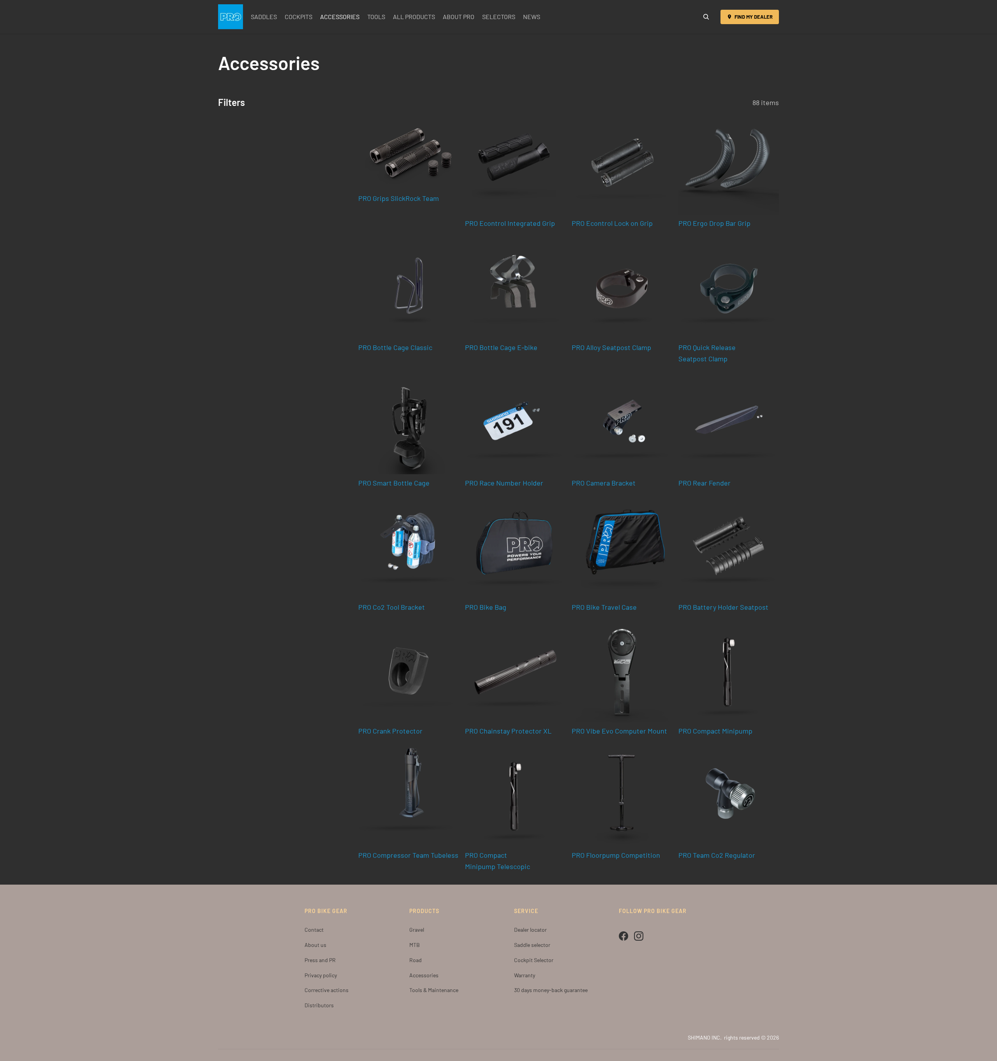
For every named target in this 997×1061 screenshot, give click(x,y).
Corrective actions (327, 990)
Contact (314, 929)
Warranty (524, 975)
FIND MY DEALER (754, 17)
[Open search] (706, 16)
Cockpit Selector (533, 960)
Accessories (424, 975)
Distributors (319, 1005)
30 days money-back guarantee (551, 990)
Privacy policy (321, 975)
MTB (414, 944)
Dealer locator (530, 929)
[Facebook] (623, 936)
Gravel (416, 929)
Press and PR (320, 960)
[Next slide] (660, 164)
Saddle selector (532, 944)
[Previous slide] (583, 164)
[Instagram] (638, 936)
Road (415, 960)
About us (315, 944)
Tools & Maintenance (433, 990)
